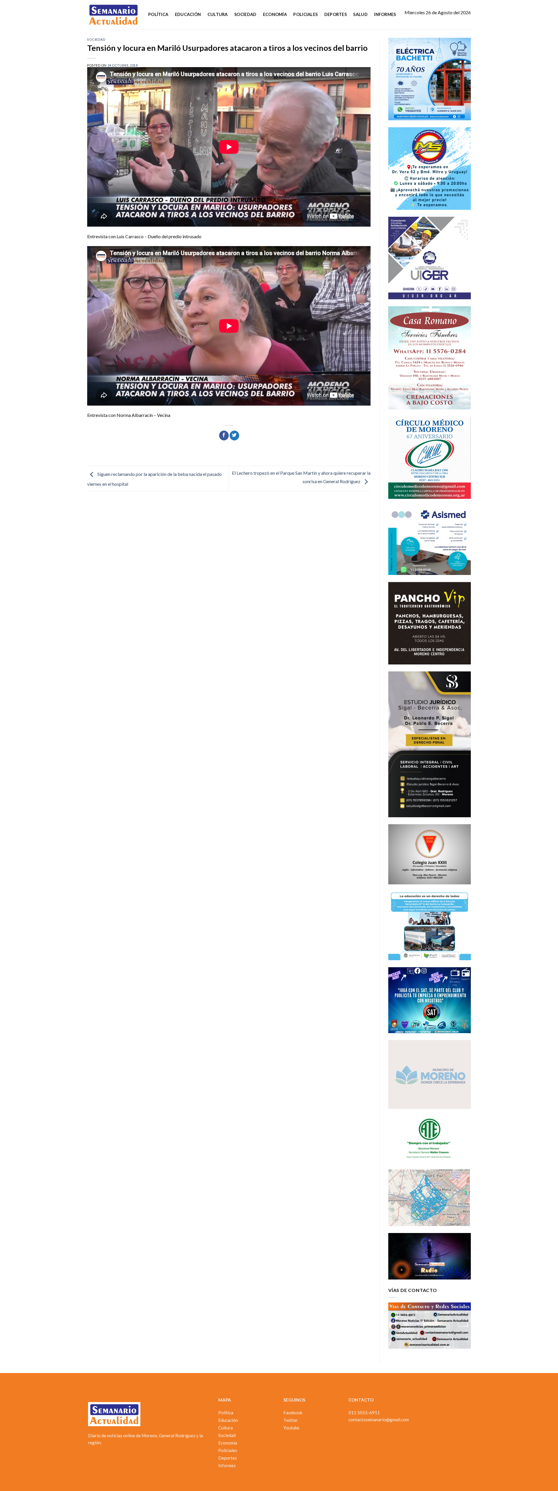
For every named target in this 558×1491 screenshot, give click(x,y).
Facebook (292, 1412)
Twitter (290, 1420)
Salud (360, 14)
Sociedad (245, 14)
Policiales (305, 14)
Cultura (218, 14)
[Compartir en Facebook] (224, 435)
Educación (188, 14)
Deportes (335, 14)
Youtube (291, 1427)
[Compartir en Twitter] (234, 435)
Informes (385, 14)
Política (158, 14)
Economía (275, 14)
